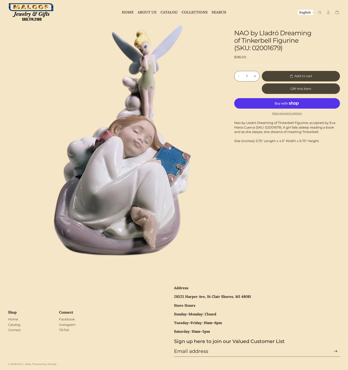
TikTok (64, 330)
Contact (14, 330)
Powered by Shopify (44, 364)
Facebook (67, 319)
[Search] (319, 12)
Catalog (14, 325)
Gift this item (300, 89)
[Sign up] (335, 351)
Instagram (67, 325)
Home (13, 319)
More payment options (287, 113)
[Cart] (337, 12)
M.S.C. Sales (24, 364)
